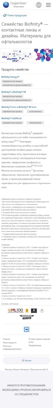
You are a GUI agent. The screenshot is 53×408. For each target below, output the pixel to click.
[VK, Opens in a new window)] (26, 329)
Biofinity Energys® (10, 77)
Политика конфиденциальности (12, 347)
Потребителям (35, 345)
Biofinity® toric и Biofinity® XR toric (19, 107)
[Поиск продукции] (4, 15)
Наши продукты (9, 342)
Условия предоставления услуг (39, 340)
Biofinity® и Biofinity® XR (13, 92)
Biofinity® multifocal (11, 118)
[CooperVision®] (14, 7)
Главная (6, 338)
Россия (38, 5)
